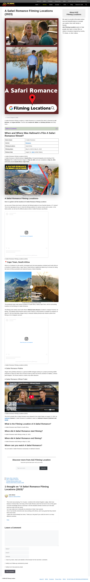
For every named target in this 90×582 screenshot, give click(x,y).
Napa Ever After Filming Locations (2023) (15, 482)
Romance (16, 479)
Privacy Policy (58, 1)
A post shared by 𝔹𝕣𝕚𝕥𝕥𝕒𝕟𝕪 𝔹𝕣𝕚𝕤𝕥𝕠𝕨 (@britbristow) (26, 255)
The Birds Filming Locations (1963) (13, 481)
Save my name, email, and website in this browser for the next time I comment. (27, 559)
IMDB (6, 420)
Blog (71, 4)
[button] (86, 5)
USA (65, 4)
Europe (57, 4)
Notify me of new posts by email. (14, 567)
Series (51, 4)
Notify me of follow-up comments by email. (17, 563)
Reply (8, 519)
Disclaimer (50, 1)
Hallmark (12, 479)
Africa (11, 478)
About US (39, 1)
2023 (7, 479)
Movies (45, 4)
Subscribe (43, 468)
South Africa (15, 478)
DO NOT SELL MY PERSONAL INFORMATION (77, 1)
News (36, 4)
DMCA (44, 1)
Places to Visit (79, 4)
